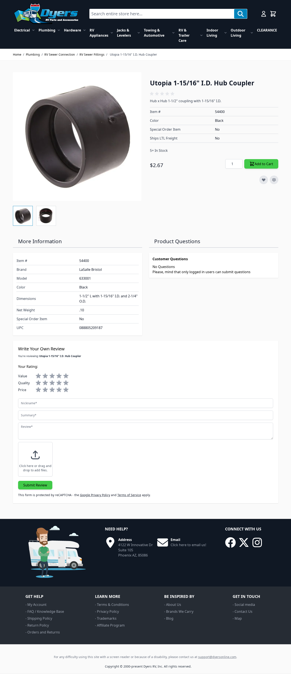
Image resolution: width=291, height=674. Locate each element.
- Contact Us (242, 611)
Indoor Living (212, 33)
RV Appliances (99, 33)
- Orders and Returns (42, 632)
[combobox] (162, 14)
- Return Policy (37, 625)
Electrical (22, 30)
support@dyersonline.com (217, 657)
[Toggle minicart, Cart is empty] (273, 13)
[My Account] (263, 13)
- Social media (244, 604)
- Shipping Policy (38, 618)
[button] (163, 93)
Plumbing (47, 30)
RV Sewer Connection (59, 54)
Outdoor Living (238, 33)
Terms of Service (129, 495)
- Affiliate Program (110, 625)
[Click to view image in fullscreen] (77, 136)
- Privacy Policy (107, 611)
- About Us (172, 604)
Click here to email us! (188, 544)
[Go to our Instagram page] (257, 542)
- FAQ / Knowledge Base (44, 611)
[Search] (240, 14)
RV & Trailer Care (184, 35)
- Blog (168, 618)
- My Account (36, 604)
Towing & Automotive (154, 33)
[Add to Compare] (274, 180)
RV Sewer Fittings (91, 54)
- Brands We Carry (178, 611)
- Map (237, 618)
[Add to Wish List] (263, 180)
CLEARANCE (267, 30)
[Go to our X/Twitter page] (243, 542)
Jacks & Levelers (124, 33)
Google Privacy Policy (95, 495)
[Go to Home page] (46, 14)
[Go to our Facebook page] (230, 542)
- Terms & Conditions (112, 604)
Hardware (72, 30)
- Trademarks (106, 618)
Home (17, 54)
